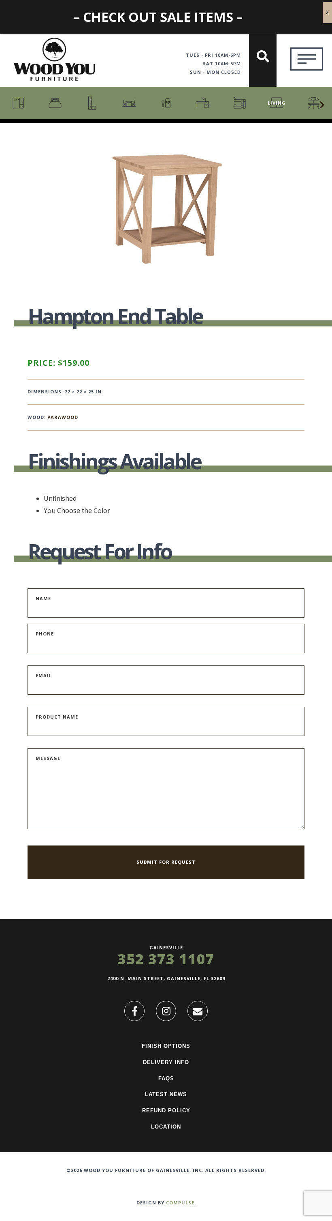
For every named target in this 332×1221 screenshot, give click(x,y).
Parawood (62, 417)
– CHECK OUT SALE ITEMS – (158, 17)
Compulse (180, 1203)
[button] (322, 105)
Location (166, 1127)
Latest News (166, 1094)
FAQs (166, 1078)
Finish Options (166, 1046)
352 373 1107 (166, 959)
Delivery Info (166, 1062)
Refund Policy (166, 1110)
